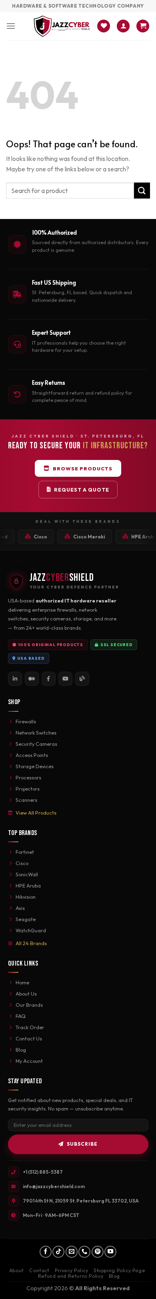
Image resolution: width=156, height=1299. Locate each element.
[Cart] (142, 26)
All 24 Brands (31, 943)
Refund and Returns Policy (70, 1276)
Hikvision (26, 896)
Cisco (22, 863)
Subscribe (82, 1144)
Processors (28, 777)
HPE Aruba (28, 885)
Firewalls (26, 721)
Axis (20, 908)
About (16, 1270)
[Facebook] (49, 679)
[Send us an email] (72, 1252)
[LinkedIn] (15, 679)
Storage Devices (35, 766)
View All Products (36, 812)
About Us (26, 993)
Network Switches (36, 732)
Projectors (28, 788)
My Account (29, 1061)
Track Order (30, 1027)
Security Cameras (36, 744)
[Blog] (82, 679)
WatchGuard (31, 930)
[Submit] (142, 190)
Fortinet (25, 852)
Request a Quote (81, 489)
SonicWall (27, 874)
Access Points (32, 755)
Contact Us (29, 1038)
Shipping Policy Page (119, 1270)
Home (22, 982)
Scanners (26, 800)
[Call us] (84, 1252)
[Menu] (11, 26)
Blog (21, 1049)
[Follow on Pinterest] (98, 1252)
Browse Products (82, 468)
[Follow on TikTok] (58, 1252)
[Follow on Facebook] (46, 1252)
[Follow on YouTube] (110, 1252)
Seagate (26, 919)
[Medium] (32, 679)
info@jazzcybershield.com (54, 1186)
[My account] (123, 26)
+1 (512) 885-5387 (43, 1172)
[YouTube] (65, 679)
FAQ (21, 1016)
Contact (39, 1270)
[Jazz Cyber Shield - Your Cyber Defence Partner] (62, 26)
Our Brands (29, 1005)
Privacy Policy (71, 1270)
